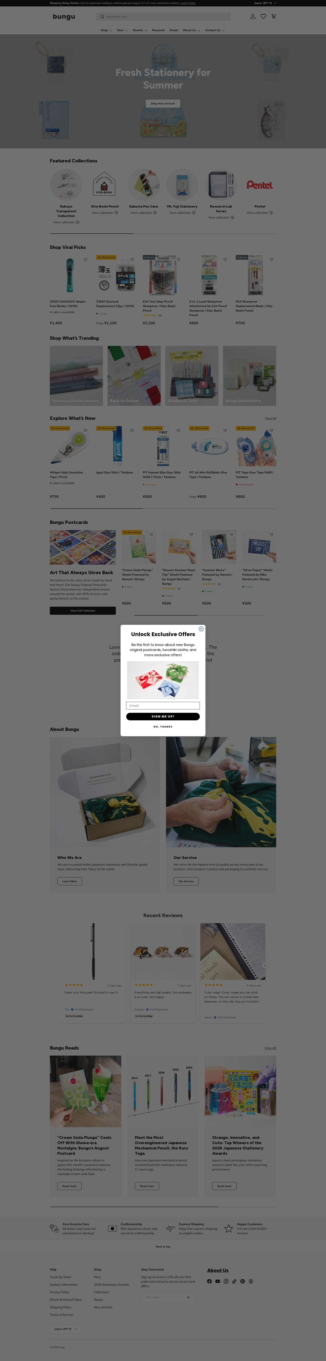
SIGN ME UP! (163, 716)
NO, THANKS (163, 726)
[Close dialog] (201, 629)
